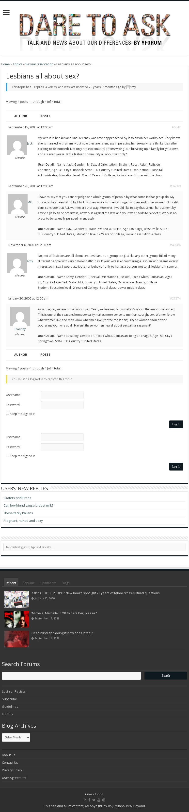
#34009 (175, 186)
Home (5, 64)
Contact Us (10, 762)
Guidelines (10, 706)
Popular (28, 583)
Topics (17, 64)
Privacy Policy (12, 770)
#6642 (176, 127)
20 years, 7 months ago (105, 87)
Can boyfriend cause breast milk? (28, 505)
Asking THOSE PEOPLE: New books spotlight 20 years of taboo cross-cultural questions (96, 593)
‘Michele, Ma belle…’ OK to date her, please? (64, 613)
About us (8, 755)
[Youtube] (99, 800)
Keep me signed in (22, 414)
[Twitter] (94, 800)
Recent (11, 583)
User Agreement (14, 777)
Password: (13, 405)
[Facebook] (89, 800)
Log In (176, 424)
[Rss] (85, 800)
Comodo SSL (94, 794)
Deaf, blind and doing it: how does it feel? (62, 633)
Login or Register (14, 691)
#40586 (175, 245)
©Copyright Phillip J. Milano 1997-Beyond (115, 806)
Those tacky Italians (18, 513)
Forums (7, 714)
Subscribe (9, 699)
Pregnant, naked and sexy (23, 520)
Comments (48, 583)
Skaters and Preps (17, 498)
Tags (66, 583)
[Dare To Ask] (94, 27)
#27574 (175, 298)
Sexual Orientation (39, 64)
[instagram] (104, 800)
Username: (13, 395)
